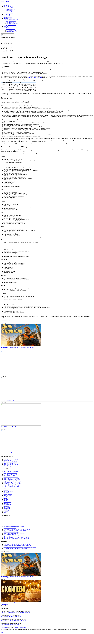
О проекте (16, 627)
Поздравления (7, 504)
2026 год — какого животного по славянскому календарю (15, 612)
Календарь (6, 492)
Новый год (6, 510)
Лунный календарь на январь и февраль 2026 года (16, 538)
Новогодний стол (8, 494)
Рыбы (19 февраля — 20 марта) (11, 486)
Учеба (5, 512)
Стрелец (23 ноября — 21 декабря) (12, 482)
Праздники (6, 506)
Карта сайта (23, 627)
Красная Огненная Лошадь (35, 77)
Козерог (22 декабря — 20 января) (12, 483)
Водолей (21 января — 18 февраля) (12, 485)
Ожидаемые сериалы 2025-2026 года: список (15, 530)
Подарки (6, 503)
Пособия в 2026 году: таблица (8, 426)
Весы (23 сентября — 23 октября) (12, 479)
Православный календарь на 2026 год (10, 624)
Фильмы (6, 511)
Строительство (7, 502)
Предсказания (7, 507)
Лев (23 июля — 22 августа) (11, 477)
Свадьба (6, 499)
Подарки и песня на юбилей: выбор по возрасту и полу (14, 373)
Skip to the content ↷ (6, 1)
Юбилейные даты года (9, 466)
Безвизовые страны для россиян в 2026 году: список (17, 529)
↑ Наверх (3, 632)
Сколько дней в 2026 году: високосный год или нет (13, 620)
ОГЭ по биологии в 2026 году (11, 532)
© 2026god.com (4, 627)
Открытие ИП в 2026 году (10, 534)
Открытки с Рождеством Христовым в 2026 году (16, 548)
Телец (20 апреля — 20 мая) (10, 473)
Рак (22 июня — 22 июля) (10, 475)
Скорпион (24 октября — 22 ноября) (13, 481)
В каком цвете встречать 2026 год (12, 459)
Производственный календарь (11, 464)
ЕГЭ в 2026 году (8, 460)
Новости (6, 496)
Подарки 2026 (4, 604)
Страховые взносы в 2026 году (8, 452)
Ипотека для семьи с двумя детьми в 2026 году (15, 533)
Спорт (5, 500)
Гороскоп (6, 490)
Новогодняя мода (8, 495)
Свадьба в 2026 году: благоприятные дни (11, 616)
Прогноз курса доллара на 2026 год (12, 536)
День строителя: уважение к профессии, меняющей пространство (17, 347)
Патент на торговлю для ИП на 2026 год (14, 526)
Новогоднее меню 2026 (9, 463)
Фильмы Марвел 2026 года (7, 400)
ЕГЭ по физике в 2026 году (10, 528)
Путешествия (7, 508)
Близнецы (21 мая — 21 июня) (11, 474)
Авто (5, 488)
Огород (5, 498)
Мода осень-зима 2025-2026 (10, 462)
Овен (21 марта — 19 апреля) (11, 471)
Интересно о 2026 (8, 491)
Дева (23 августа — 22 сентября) (12, 478)
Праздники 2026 (5, 577)
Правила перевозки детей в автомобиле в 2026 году (17, 537)
